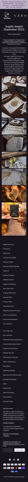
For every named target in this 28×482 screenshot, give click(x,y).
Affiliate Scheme (8, 280)
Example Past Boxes (9, 379)
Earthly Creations (8, 275)
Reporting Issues (8, 306)
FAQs (5, 384)
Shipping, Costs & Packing (11, 310)
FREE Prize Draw (8, 392)
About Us (6, 271)
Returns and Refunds (10, 315)
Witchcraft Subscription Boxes (13, 340)
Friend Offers (7, 397)
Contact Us (6, 249)
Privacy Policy (7, 302)
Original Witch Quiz (9, 293)
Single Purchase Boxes (10, 348)
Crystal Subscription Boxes (12, 344)
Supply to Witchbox (9, 284)
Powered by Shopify (19, 477)
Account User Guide (9, 257)
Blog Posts (6, 253)
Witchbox (10, 477)
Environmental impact (10, 319)
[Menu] (25, 15)
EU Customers (7, 324)
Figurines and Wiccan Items (12, 375)
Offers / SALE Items (9, 362)
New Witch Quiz (8, 288)
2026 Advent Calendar (10, 357)
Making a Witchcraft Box (11, 266)
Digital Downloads (9, 370)
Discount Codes (8, 262)
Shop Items (6, 366)
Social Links (7, 388)
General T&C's (7, 297)
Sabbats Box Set (8, 353)
